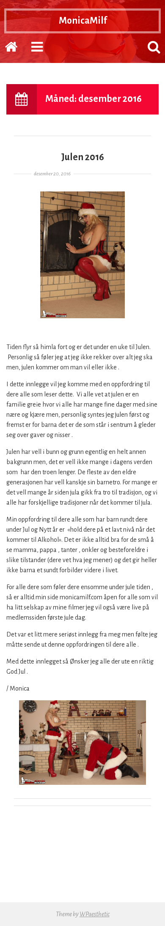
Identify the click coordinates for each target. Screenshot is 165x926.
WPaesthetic (95, 914)
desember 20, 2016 (52, 174)
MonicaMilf (83, 21)
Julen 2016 (82, 157)
